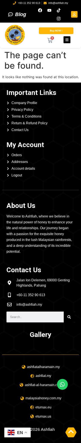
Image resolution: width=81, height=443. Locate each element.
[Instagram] (58, 18)
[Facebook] (40, 10)
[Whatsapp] (62, 384)
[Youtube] (49, 10)
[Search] (69, 317)
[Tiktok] (58, 10)
